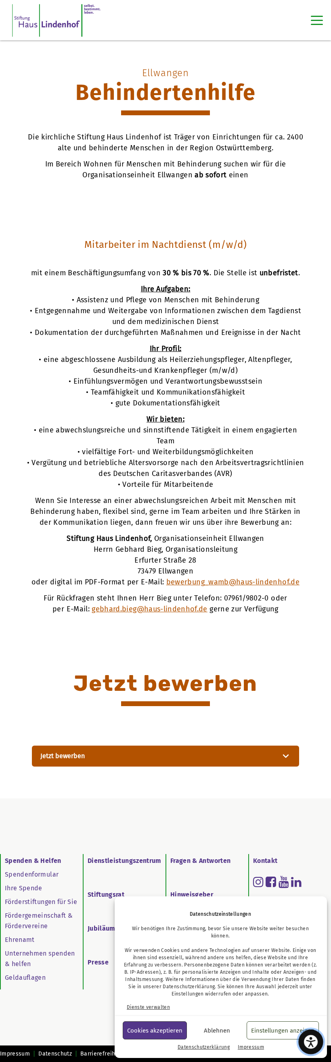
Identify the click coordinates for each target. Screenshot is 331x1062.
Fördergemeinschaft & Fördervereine (39, 921)
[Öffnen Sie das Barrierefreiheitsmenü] (311, 1042)
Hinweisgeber (191, 894)
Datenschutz (55, 1054)
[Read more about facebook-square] (271, 882)
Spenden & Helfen (33, 861)
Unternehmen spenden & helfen (40, 959)
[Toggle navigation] (317, 20)
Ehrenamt (20, 940)
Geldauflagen (25, 977)
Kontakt (265, 861)
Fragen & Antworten (200, 861)
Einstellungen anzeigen (282, 1030)
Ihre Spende (23, 888)
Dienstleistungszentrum (124, 861)
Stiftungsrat (106, 894)
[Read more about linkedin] (296, 882)
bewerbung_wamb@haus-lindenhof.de (233, 582)
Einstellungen (188, 994)
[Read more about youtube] (284, 882)
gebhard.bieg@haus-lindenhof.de (149, 609)
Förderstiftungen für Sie (41, 902)
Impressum (251, 1047)
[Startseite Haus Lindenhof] (56, 20)
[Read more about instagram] (258, 882)
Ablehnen (217, 1030)
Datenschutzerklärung (189, 986)
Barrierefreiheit (101, 1054)
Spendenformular (32, 874)
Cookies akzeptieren (154, 1030)
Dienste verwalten (148, 1007)
